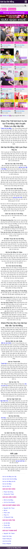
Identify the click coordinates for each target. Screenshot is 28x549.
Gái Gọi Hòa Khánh (9, 502)
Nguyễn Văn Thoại (9, 508)
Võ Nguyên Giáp (8, 517)
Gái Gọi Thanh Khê (20, 67)
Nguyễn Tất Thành (7, 67)
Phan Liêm (7, 512)
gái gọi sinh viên (17, 197)
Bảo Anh (7, 108)
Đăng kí (4, 9)
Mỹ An (5, 510)
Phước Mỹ (7, 525)
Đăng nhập (13, 9)
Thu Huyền (7, 86)
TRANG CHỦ (5, 115)
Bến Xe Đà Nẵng (8, 500)
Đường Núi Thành (9, 494)
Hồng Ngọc (7, 64)
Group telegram (7, 543)
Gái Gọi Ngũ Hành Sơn (11, 505)
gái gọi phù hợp (20, 461)
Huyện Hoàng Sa (7, 538)
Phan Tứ (6, 515)
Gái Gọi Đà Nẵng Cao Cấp (9, 476)
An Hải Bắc (7, 523)
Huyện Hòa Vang (7, 536)
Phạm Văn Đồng (8, 492)
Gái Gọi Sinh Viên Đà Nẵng (10, 479)
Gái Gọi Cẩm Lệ (7, 486)
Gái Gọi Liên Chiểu (9, 497)
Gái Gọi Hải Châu (9, 489)
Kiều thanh (21, 86)
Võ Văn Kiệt (7, 527)
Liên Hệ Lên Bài (7, 541)
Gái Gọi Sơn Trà (9, 520)
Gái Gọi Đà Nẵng (6, 45)
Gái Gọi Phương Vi (21, 108)
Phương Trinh (7, 42)
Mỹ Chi (21, 42)
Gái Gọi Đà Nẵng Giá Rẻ (9, 481)
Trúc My (21, 64)
